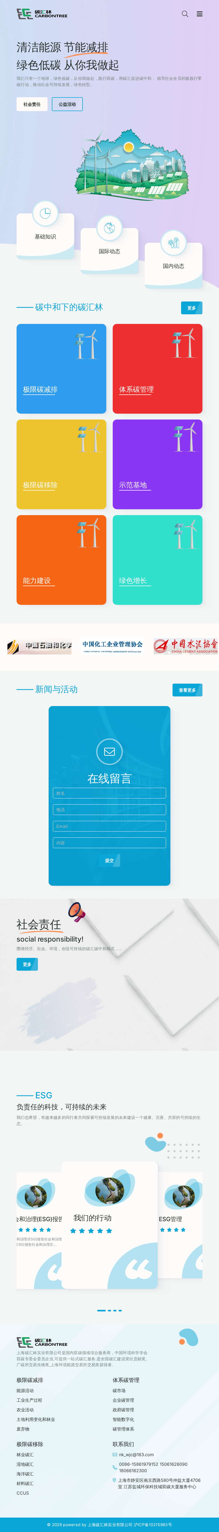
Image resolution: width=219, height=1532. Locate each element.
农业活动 (25, 1409)
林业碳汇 (25, 1454)
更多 (191, 308)
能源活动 (25, 1390)
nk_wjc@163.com (136, 1454)
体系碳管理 (136, 389)
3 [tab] (114, 1310)
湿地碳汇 (25, 1464)
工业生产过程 (29, 1400)
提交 (109, 860)
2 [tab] (109, 1310)
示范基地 (133, 485)
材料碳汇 (25, 1483)
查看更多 (187, 690)
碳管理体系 (123, 1429)
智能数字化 (123, 1419)
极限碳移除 (40, 485)
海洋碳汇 (25, 1473)
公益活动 (67, 104)
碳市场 (119, 1390)
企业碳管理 (123, 1400)
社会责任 (32, 104)
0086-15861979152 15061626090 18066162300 (153, 1467)
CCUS (23, 1493)
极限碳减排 (40, 389)
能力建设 (37, 580)
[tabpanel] (110, 1225)
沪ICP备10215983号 (153, 1524)
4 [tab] (120, 1310)
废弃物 (23, 1429)
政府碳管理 (123, 1409)
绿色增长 (133, 580)
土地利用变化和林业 (36, 1419)
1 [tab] (101, 1310)
